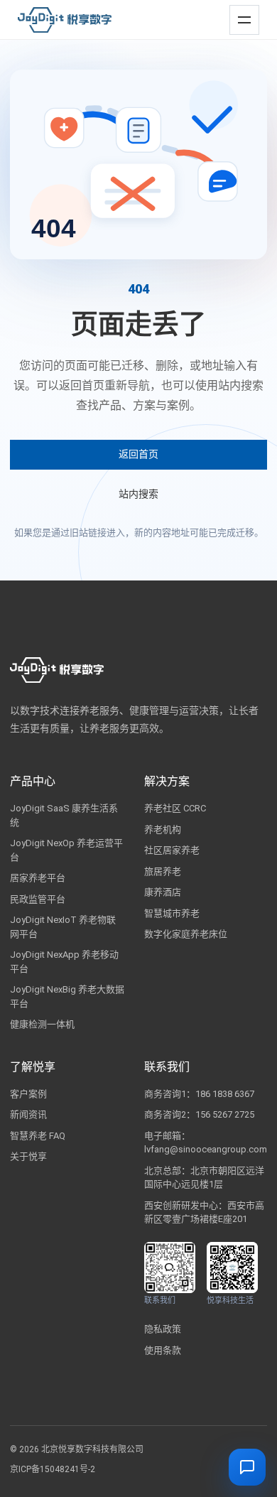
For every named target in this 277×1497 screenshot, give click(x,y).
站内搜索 (138, 493)
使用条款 (162, 1350)
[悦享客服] (247, 1467)
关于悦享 (28, 1156)
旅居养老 (162, 871)
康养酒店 (162, 892)
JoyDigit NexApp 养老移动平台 (64, 961)
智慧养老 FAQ (37, 1135)
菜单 (241, 14)
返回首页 (138, 454)
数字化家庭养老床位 (185, 934)
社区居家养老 (172, 850)
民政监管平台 (37, 899)
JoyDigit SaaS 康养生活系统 (64, 815)
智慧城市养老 (172, 913)
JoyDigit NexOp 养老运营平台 (66, 850)
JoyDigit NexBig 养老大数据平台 (67, 996)
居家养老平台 (37, 877)
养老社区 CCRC (175, 808)
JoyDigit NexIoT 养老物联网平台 (63, 926)
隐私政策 (162, 1329)
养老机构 (162, 829)
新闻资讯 (28, 1114)
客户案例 (28, 1093)
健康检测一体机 (42, 1024)
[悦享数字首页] (65, 20)
